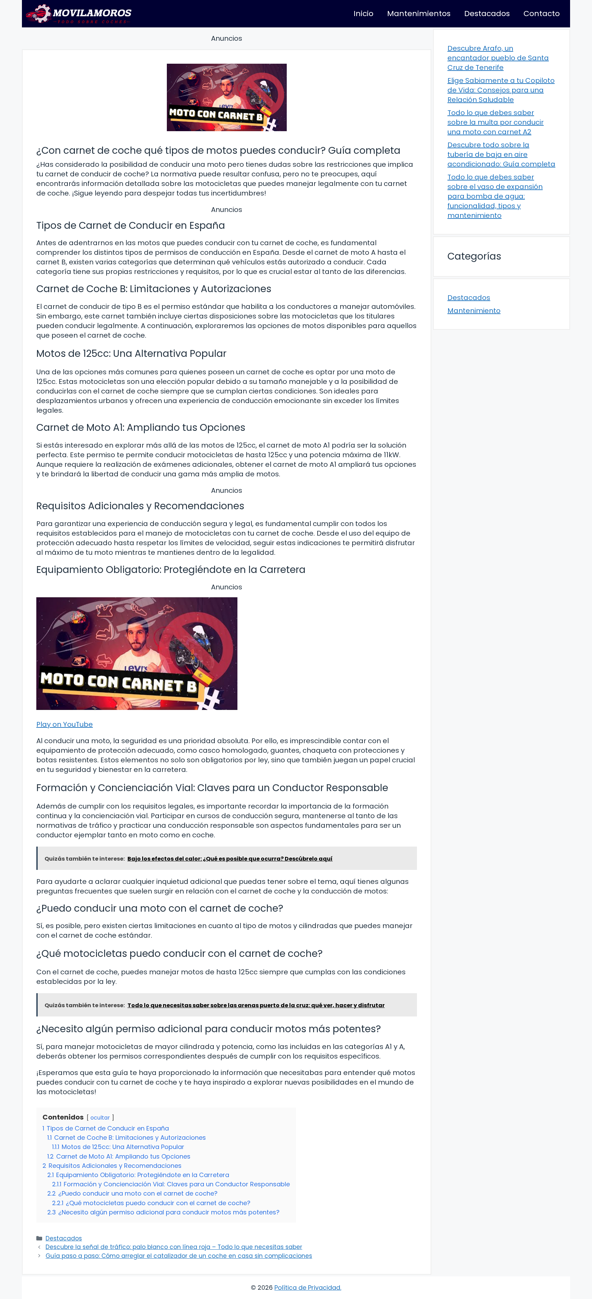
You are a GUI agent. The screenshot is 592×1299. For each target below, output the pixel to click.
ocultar (100, 1118)
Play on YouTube (64, 724)
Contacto (541, 13)
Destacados (487, 13)
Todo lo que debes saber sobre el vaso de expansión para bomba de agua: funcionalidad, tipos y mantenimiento (495, 196)
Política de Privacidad (307, 1287)
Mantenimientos (419, 13)
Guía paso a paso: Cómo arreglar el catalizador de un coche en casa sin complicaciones (179, 1256)
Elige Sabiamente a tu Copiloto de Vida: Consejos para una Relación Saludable (501, 90)
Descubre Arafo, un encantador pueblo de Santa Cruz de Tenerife (498, 57)
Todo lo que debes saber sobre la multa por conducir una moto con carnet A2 (495, 122)
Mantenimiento (474, 310)
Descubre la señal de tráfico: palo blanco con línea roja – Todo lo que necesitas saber (174, 1247)
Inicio (363, 13)
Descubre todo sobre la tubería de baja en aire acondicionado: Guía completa (501, 154)
